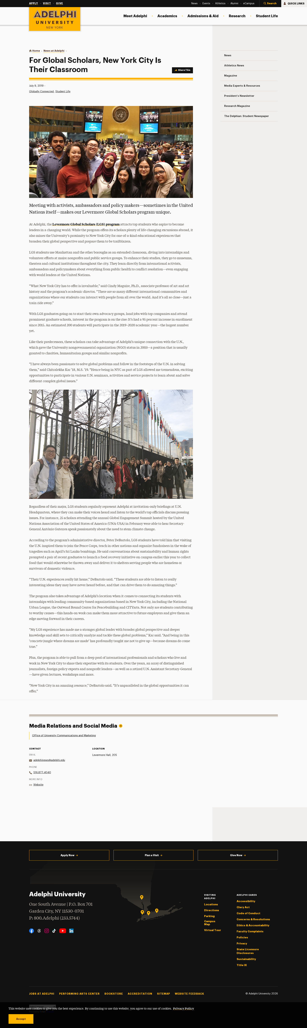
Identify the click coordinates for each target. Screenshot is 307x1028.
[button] (270, 3)
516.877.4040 (42, 772)
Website (38, 784)
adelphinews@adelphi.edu (49, 760)
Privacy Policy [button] (183, 1008)
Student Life (62, 91)
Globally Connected (41, 91)
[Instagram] (46, 931)
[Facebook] (31, 930)
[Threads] (39, 931)
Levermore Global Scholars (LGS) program (86, 224)
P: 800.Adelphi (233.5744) (54, 918)
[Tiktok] (54, 931)
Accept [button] (21, 1019)
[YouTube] (62, 930)
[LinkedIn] (71, 931)
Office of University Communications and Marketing (64, 735)
